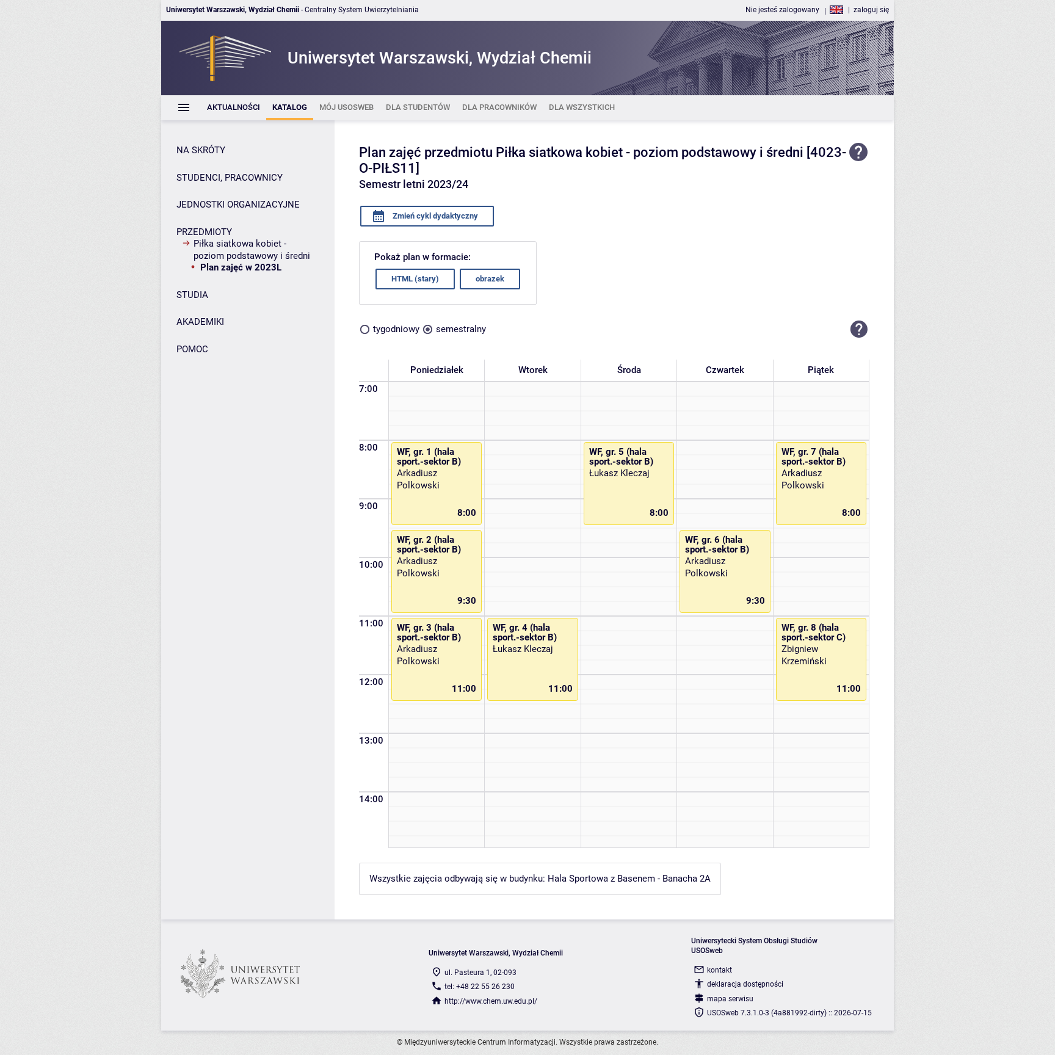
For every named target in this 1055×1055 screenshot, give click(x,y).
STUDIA (192, 294)
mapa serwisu (730, 999)
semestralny (461, 329)
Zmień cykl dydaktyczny (434, 215)
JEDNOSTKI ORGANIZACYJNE (238, 204)
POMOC (192, 349)
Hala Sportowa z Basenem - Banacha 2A (629, 878)
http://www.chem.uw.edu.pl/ (490, 1001)
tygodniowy (396, 329)
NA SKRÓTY (200, 150)
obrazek (490, 278)
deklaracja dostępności (745, 984)
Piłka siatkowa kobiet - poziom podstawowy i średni (252, 249)
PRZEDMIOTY (204, 232)
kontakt (719, 970)
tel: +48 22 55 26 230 (479, 986)
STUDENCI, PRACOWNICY (229, 177)
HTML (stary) (415, 278)
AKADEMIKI (200, 321)
